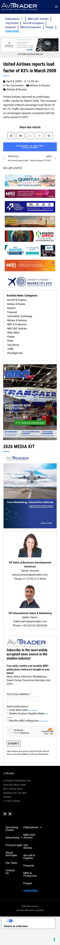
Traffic (10, 348)
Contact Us (10, 872)
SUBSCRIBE (12, 31)
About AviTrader (11, 854)
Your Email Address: (19, 694)
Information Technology (19, 316)
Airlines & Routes (39, 85)
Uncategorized (14, 353)
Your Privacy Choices (31, 920)
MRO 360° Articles (38, 18)
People (50, 27)
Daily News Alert (23, 710)
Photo (10, 340)
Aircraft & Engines (33, 23)
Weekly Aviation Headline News (27, 715)
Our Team (11, 862)
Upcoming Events (12, 829)
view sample (32, 710)
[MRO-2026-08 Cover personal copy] (30, 402)
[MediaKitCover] (30, 490)
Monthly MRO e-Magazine (28, 720)
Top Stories (11, 23)
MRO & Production (30, 27)
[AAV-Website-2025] (30, 44)
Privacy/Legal (13, 845)
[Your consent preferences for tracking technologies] (54, 939)
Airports (11, 308)
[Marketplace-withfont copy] (30, 281)
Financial (10, 27)
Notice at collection (16, 926)
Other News (13, 332)
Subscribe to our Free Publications (30, 147)
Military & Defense (17, 320)
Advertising (12, 837)
